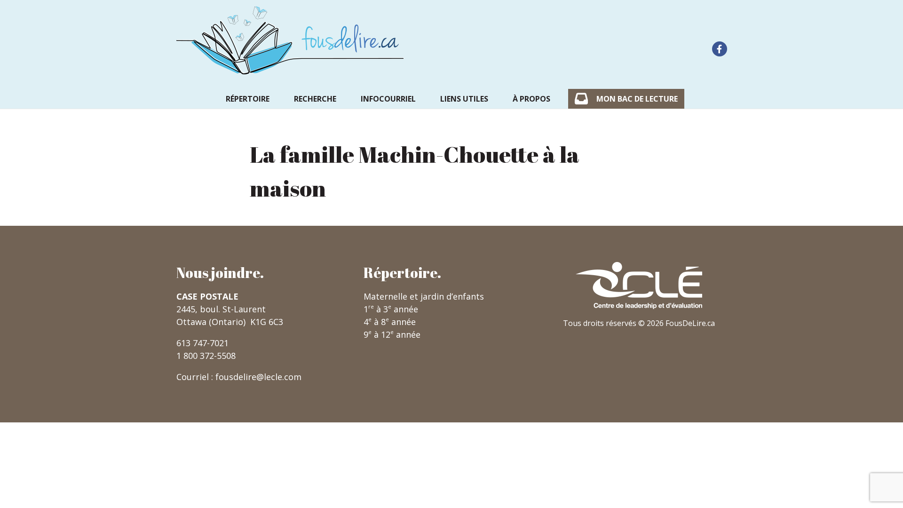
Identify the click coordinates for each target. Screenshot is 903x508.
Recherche (315, 99)
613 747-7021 (202, 343)
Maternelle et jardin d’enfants (424, 296)
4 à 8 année (390, 321)
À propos (531, 99)
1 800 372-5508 (206, 355)
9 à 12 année (392, 334)
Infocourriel (388, 99)
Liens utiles (464, 99)
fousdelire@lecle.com (258, 376)
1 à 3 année (391, 309)
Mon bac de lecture (637, 99)
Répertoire (247, 99)
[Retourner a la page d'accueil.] (290, 40)
